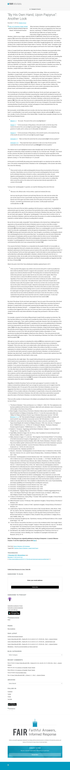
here (34, 540)
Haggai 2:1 (13, 133)
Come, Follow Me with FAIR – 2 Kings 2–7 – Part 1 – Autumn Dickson (28, 675)
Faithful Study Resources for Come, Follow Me (19, 569)
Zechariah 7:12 (14, 143)
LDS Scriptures (26, 546)
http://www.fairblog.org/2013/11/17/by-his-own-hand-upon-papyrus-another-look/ (29, 559)
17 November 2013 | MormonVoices (16, 555)
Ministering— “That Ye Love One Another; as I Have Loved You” (23, 646)
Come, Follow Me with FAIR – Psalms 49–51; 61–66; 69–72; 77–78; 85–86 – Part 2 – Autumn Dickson (32, 639)
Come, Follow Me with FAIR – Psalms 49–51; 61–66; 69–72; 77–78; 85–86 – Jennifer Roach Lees (31, 641)
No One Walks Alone (21, 672)
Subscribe (35, 587)
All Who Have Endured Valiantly (15, 636)
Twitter (9, 694)
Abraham (16, 548)
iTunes (9, 696)
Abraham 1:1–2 (14, 417)
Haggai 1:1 (13, 125)
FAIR (15, 3)
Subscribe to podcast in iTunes (15, 606)
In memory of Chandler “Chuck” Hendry (25, 667)
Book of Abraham (18, 546)
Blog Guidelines (11, 629)
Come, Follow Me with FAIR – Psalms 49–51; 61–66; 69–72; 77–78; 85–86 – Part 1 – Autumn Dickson (32, 644)
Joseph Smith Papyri (33, 548)
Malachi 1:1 (13, 121)
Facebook (10, 691)
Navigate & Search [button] (36, 9)
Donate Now (35, 754)
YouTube (10, 699)
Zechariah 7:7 (14, 139)
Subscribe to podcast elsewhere (15, 607)
